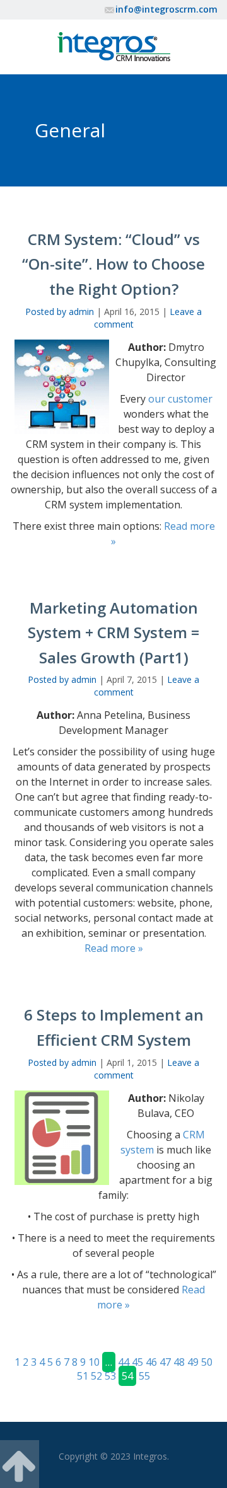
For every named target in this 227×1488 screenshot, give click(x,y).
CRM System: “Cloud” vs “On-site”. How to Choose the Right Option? (113, 264)
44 (123, 1362)
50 (206, 1362)
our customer (180, 399)
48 (179, 1362)
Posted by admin (59, 312)
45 (137, 1362)
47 (165, 1362)
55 (144, 1376)
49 (193, 1362)
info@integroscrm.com (166, 9)
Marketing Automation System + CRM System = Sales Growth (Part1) (113, 632)
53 (110, 1376)
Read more (113, 948)
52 (96, 1376)
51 (82, 1376)
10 (94, 1362)
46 (151, 1362)
